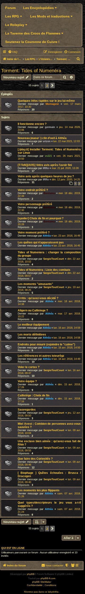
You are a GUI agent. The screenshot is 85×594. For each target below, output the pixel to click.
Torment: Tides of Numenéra (31, 70)
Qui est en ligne (13, 548)
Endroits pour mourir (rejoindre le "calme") (46, 344)
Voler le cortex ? (28, 367)
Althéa (47, 235)
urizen (47, 141)
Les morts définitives (32, 334)
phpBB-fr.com (48, 578)
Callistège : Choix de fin (33, 395)
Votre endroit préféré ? (33, 190)
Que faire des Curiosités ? (35, 458)
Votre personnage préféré (35, 204)
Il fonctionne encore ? (32, 124)
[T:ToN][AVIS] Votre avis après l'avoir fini (45, 165)
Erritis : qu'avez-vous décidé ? (38, 298)
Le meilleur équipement (33, 324)
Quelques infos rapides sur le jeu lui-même (46, 100)
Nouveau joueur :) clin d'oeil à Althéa (42, 138)
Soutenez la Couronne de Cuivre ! (32, 42)
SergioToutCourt (53, 258)
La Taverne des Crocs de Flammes (33, 33)
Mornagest (52, 103)
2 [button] (47, 85)
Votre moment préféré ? (34, 232)
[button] (52, 85)
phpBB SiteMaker (41, 582)
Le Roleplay (15, 25)
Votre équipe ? (27, 381)
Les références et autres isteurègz (41, 355)
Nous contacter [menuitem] (54, 565)
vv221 (48, 155)
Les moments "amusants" (35, 284)
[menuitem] (12, 52)
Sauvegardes (27, 409)
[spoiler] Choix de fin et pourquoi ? (41, 218)
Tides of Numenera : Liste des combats (44, 270)
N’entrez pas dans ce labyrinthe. (41, 591)
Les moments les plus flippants (39, 490)
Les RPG (12, 16)
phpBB (30, 574)
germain (50, 127)
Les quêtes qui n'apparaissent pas (41, 242)
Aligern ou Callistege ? (33, 310)
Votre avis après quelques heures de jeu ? (46, 176)
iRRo (46, 168)
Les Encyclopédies (39, 8)
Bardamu (49, 193)
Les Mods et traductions (50, 16)
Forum (10, 8)
